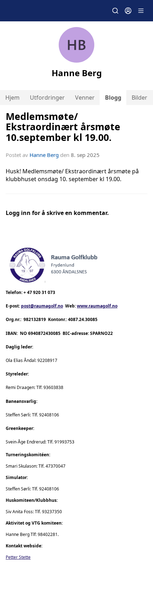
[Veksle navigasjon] (140, 10)
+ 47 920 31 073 (39, 292)
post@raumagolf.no (42, 306)
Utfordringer (47, 97)
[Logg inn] (128, 10)
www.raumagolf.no (97, 306)
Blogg (113, 97)
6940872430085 (44, 333)
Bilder (139, 97)
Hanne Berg (44, 154)
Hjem (12, 97)
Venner (85, 97)
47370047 (55, 466)
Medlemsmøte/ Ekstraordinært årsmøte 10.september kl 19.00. (63, 127)
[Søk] (115, 10)
